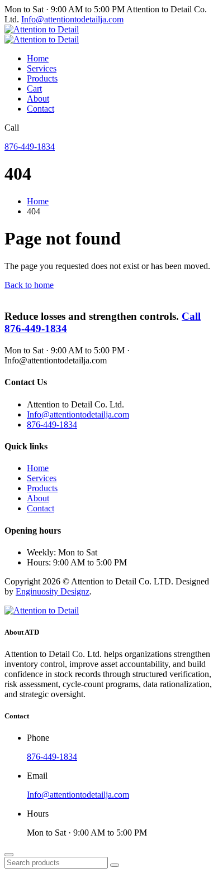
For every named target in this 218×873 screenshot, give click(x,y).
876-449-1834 (29, 146)
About (38, 98)
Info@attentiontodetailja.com (72, 19)
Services (41, 68)
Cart (34, 88)
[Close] (8, 854)
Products (42, 78)
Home (38, 58)
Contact (40, 108)
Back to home (29, 285)
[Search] (114, 865)
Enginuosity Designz (52, 591)
